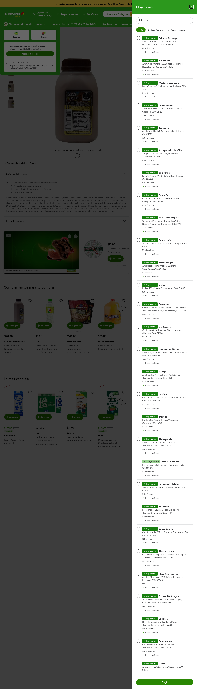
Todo (141, 29)
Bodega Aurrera (155, 29)
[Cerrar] (191, 7)
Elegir (165, 682)
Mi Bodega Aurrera (176, 29)
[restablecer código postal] (140, 20)
